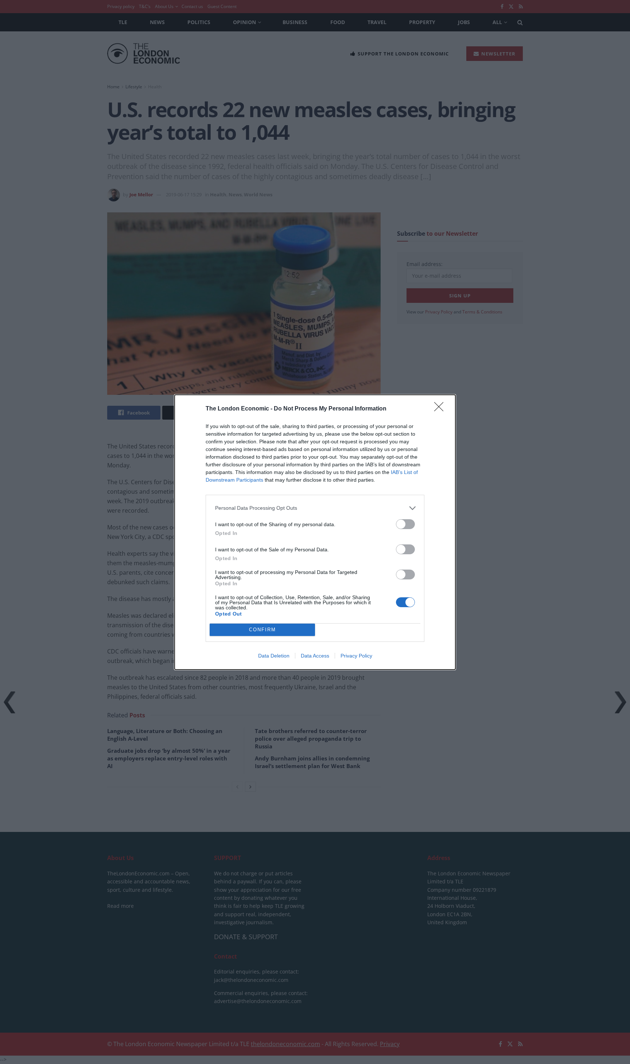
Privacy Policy (356, 656)
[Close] (441, 409)
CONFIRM (262, 629)
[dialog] (315, 532)
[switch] (405, 524)
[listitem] (315, 508)
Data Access (315, 656)
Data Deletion (273, 656)
